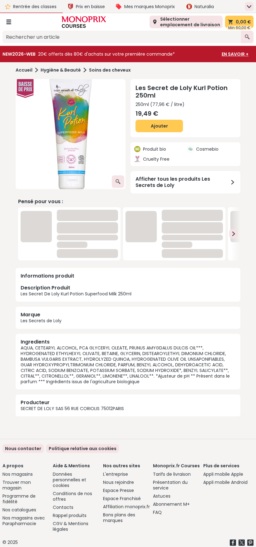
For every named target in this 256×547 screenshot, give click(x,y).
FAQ (157, 512)
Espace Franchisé (122, 498)
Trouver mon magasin (16, 485)
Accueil (24, 70)
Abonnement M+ (171, 504)
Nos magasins (17, 474)
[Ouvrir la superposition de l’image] (118, 181)
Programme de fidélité (19, 499)
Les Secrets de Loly (41, 321)
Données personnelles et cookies (69, 480)
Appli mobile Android (225, 482)
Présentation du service (170, 485)
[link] (82, 448)
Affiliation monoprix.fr (126, 507)
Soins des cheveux (110, 70)
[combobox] (121, 37)
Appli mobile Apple (223, 474)
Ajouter (159, 126)
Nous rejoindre (118, 482)
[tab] (71, 134)
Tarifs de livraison (172, 474)
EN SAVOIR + (235, 54)
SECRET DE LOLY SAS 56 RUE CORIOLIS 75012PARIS (72, 408)
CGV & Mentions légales (70, 526)
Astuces (161, 496)
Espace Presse (118, 490)
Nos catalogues (19, 510)
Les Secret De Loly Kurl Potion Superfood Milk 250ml (76, 290)
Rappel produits (69, 515)
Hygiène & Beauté (61, 70)
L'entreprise (115, 474)
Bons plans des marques (119, 518)
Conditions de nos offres (72, 496)
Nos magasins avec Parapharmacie (23, 521)
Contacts (63, 507)
